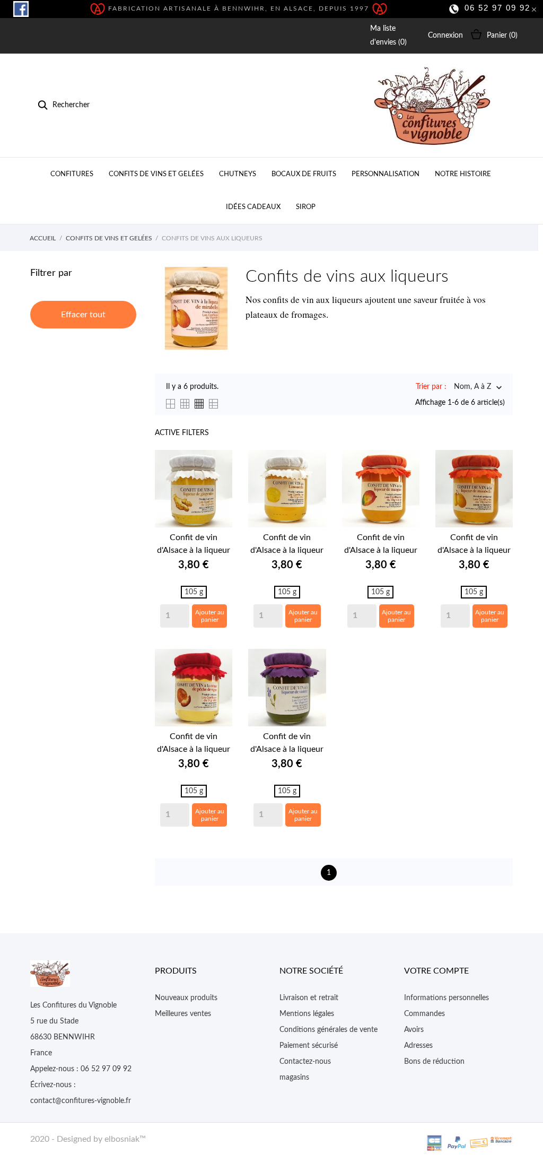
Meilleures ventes (183, 1014)
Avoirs (414, 1030)
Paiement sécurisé (308, 1045)
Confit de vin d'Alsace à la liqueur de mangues (380, 545)
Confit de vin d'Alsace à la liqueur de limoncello (286, 545)
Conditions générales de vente (328, 1030)
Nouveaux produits (186, 998)
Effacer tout (83, 314)
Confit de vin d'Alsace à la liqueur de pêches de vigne (193, 744)
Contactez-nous (305, 1061)
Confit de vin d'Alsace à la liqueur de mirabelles (474, 545)
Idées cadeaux (253, 207)
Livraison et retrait (308, 998)
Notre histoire (463, 174)
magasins (294, 1077)
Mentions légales (306, 1014)
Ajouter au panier (209, 616)
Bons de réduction (434, 1061)
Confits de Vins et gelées (156, 174)
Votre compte (436, 971)
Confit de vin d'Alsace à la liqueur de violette (286, 744)
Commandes (424, 1014)
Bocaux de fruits (304, 174)
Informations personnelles (446, 998)
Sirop (306, 207)
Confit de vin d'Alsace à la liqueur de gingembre (193, 545)
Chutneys (237, 174)
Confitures (71, 174)
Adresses (418, 1045)
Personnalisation (385, 174)
